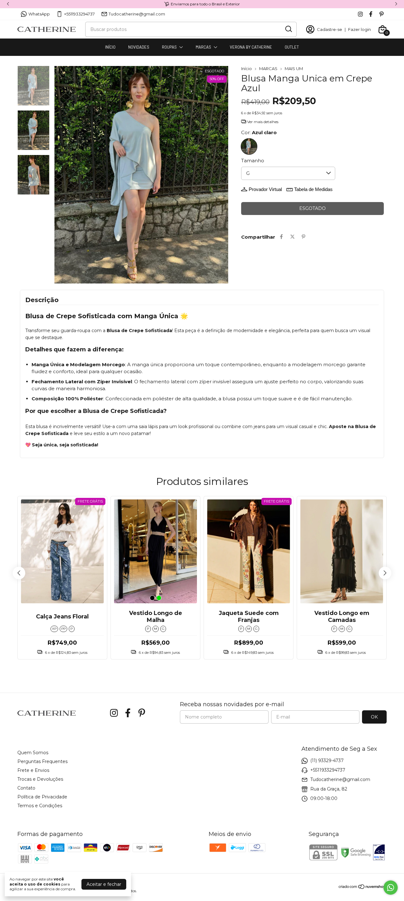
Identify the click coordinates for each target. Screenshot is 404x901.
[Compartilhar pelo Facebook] (281, 236)
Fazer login (359, 29)
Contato (26, 788)
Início (246, 68)
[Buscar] (288, 29)
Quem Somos (32, 752)
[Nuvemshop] (362, 888)
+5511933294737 (79, 13)
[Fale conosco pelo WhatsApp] (390, 887)
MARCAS (203, 47)
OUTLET (292, 47)
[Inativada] (378, 853)
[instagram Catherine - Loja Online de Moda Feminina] (360, 14)
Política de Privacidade (42, 797)
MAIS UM (294, 68)
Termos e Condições (39, 806)
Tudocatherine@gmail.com (137, 13)
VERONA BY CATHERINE (251, 47)
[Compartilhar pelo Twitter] (292, 236)
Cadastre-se (329, 29)
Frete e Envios (33, 770)
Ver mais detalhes (262, 121)
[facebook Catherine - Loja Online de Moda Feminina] (370, 14)
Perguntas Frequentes (42, 761)
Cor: (259, 132)
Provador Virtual (265, 189)
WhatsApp (39, 13)
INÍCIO (110, 47)
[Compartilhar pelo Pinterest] (303, 236)
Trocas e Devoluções (40, 779)
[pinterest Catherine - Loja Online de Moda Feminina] (381, 14)
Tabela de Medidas (313, 189)
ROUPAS (169, 47)
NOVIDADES (138, 47)
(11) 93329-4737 (327, 760)
